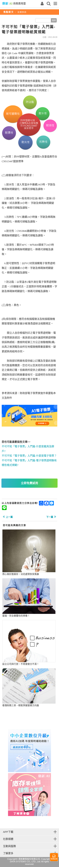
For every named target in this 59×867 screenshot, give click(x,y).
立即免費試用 (29, 483)
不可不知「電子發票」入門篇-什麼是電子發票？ (29, 455)
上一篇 (9, 517)
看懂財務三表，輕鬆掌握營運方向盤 (20, 705)
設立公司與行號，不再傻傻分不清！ (20, 664)
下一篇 (49, 517)
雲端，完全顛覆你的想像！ (16, 616)
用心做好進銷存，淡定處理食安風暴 (20, 574)
